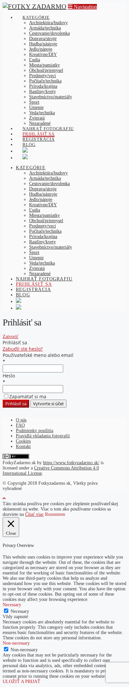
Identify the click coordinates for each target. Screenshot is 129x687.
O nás (21, 419)
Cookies (23, 441)
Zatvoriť (11, 336)
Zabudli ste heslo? (23, 349)
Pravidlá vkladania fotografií (43, 435)
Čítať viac (34, 514)
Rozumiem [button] (55, 514)
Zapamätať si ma (27, 396)
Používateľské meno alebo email (38, 355)
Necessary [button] (12, 604)
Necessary (20, 611)
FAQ (20, 425)
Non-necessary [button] (16, 643)
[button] (82, 7)
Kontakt (23, 446)
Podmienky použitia (34, 430)
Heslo (9, 375)
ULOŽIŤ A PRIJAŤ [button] (21, 681)
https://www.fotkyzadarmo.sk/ (71, 462)
